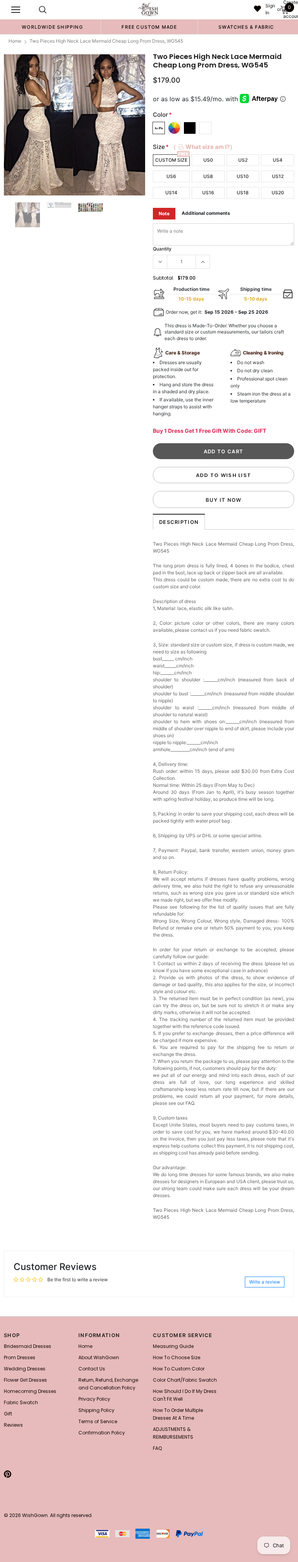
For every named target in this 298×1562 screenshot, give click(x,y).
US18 (243, 192)
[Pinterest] (7, 1474)
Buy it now (224, 500)
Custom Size (171, 160)
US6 (171, 176)
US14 (171, 192)
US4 (277, 160)
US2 (243, 160)
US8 (208, 176)
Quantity (162, 249)
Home (15, 41)
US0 (208, 160)
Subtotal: (163, 278)
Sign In (270, 9)
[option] (52, 26)
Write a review (264, 1282)
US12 (278, 176)
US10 (243, 176)
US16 (208, 192)
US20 (278, 192)
